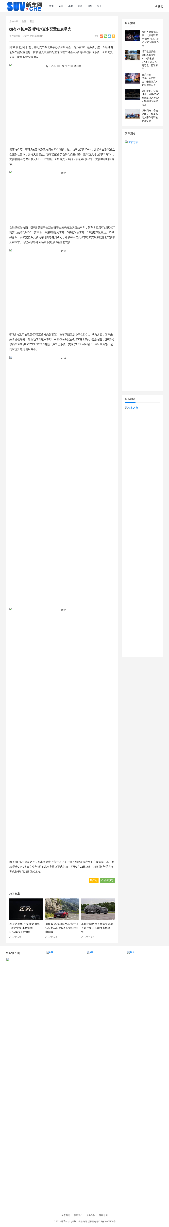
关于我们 (65, 1215)
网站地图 (103, 1215)
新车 (61, 6)
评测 (80, 6)
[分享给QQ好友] (109, 36)
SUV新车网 (14, 36)
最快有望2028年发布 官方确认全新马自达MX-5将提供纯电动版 (61, 928)
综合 (99, 6)
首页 (51, 6)
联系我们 (78, 1215)
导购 (70, 6)
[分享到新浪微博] (101, 36)
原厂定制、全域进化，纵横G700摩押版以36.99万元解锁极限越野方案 (150, 97)
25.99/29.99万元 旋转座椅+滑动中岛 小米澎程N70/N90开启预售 (24, 928)
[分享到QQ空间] (113, 36)
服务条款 (90, 1215)
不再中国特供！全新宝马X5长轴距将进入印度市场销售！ (97, 928)
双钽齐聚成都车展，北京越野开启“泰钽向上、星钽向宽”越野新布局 (150, 39)
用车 (89, 6)
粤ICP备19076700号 (106, 1221)
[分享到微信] (105, 36)
